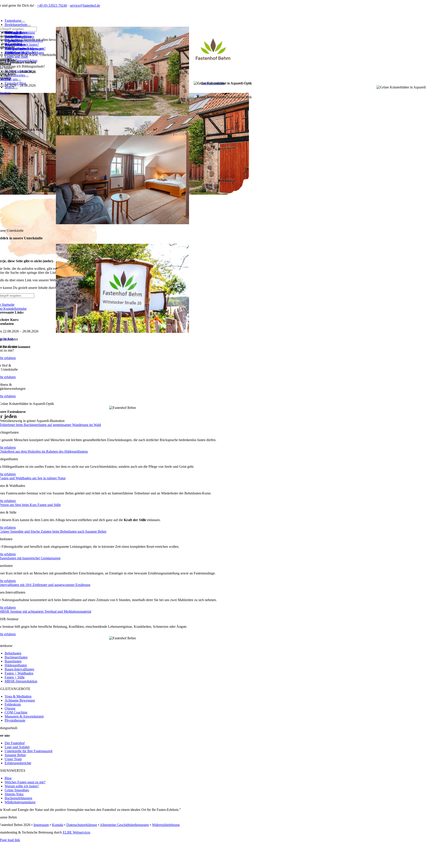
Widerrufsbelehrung (166, 825)
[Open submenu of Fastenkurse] (23, 21)
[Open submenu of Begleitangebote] (29, 25)
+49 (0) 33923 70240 (52, 5)
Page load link (10, 840)
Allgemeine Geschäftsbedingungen (124, 825)
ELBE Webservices (76, 832)
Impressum (41, 825)
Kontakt (57, 825)
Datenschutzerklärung (81, 825)
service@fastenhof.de (85, 5)
